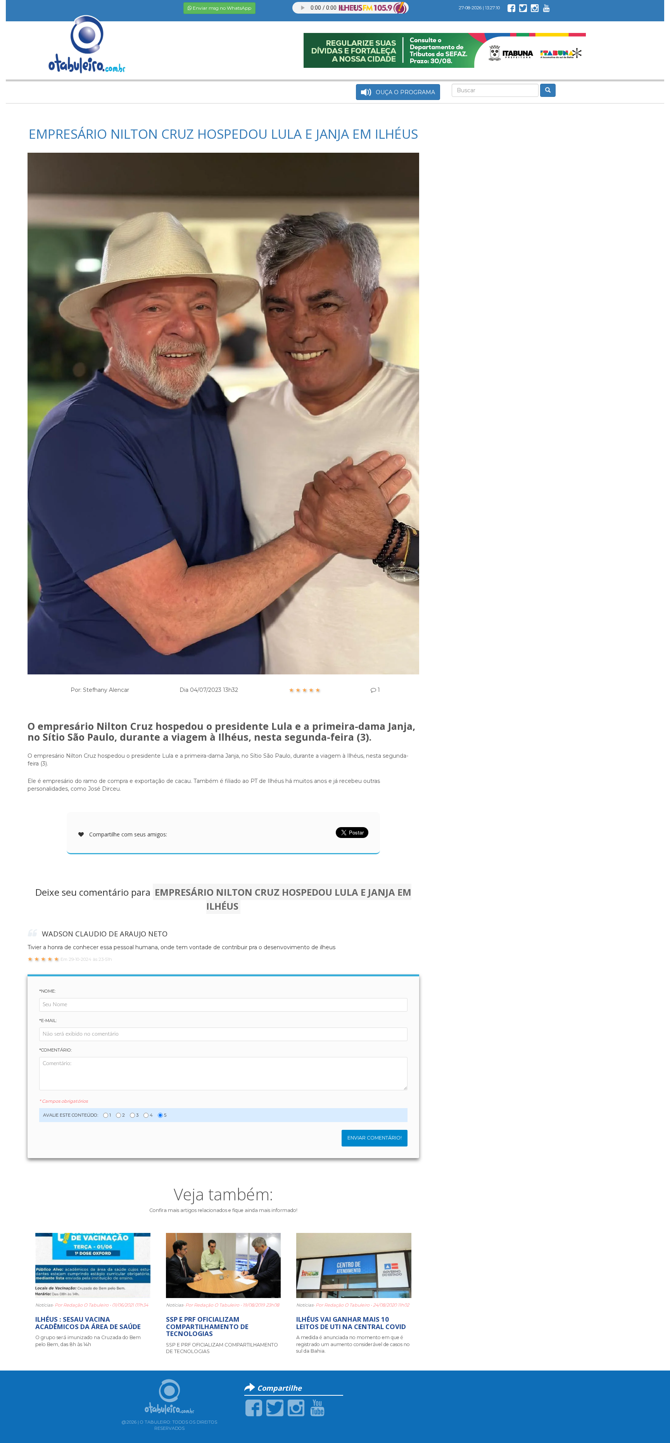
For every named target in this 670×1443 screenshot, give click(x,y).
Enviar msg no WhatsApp (221, 8)
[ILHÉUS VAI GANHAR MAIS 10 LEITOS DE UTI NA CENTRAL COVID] (353, 1265)
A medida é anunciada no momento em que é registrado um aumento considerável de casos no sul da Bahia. (353, 1344)
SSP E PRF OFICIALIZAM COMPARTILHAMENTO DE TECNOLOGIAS (207, 1326)
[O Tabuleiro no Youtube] (546, 7)
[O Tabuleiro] (87, 36)
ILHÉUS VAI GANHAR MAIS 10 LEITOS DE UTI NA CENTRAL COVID (351, 1323)
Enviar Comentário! (374, 1138)
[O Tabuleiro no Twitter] (523, 7)
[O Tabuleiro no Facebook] (511, 7)
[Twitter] (274, 1407)
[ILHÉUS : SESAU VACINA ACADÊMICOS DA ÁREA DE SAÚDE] (92, 1265)
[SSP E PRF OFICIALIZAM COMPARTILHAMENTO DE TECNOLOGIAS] (223, 1265)
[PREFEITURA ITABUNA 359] (445, 50)
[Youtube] (317, 1407)
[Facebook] (253, 1407)
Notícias (43, 1305)
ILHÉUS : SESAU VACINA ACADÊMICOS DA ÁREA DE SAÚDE (88, 1323)
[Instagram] (296, 1407)
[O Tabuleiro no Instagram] (535, 7)
